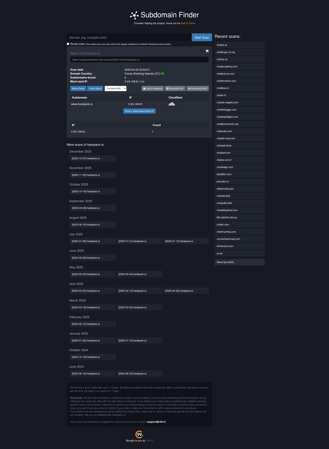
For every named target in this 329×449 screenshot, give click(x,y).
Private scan (120, 43)
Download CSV (176, 88)
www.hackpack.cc (82, 104)
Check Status (95, 88)
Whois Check (78, 88)
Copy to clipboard (153, 88)
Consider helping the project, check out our (164, 23)
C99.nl (149, 440)
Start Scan (202, 37)
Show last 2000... (226, 262)
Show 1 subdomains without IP (139, 110)
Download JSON (199, 88)
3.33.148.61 (135, 104)
